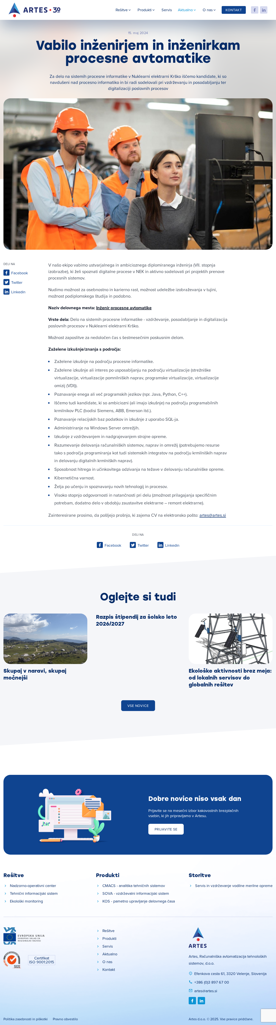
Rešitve (122, 10)
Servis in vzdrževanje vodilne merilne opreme (234, 885)
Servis (167, 10)
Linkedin (18, 292)
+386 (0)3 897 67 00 (211, 982)
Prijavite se (166, 829)
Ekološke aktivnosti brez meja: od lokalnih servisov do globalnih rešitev (230, 678)
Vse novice (138, 705)
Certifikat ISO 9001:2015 (41, 960)
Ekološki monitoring (26, 901)
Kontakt (234, 10)
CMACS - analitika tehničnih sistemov (133, 885)
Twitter (16, 282)
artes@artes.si (212, 515)
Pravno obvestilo (65, 1019)
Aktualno (185, 10)
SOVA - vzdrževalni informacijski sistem (135, 893)
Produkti (145, 10)
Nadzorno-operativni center (33, 885)
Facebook (19, 273)
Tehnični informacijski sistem (34, 893)
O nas (208, 10)
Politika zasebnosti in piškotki (25, 1019)
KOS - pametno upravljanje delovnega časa (138, 901)
